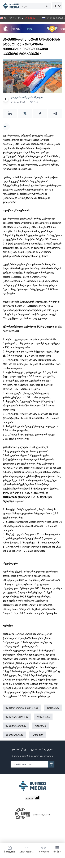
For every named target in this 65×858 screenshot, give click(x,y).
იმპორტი (40, 725)
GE (55, 6)
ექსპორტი (43, 716)
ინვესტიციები (15, 734)
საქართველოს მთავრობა (22, 707)
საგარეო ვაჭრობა (17, 716)
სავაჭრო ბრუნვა (16, 725)
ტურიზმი (37, 734)
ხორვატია (53, 707)
